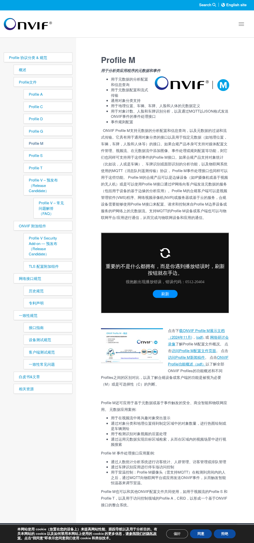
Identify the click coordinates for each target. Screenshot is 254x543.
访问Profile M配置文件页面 (194, 350)
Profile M (36, 143)
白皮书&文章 (29, 376)
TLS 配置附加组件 (44, 266)
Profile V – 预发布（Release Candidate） (43, 185)
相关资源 (26, 388)
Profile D (36, 118)
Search (205, 5)
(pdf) (199, 337)
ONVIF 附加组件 (32, 225)
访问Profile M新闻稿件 (186, 357)
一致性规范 (28, 315)
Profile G (36, 131)
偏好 (177, 533)
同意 (200, 533)
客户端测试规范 (42, 352)
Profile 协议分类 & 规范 (28, 57)
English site (236, 4)
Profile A (36, 94)
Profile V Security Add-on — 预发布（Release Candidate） (43, 245)
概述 (22, 69)
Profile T (35, 167)
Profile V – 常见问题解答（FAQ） (51, 208)
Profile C (36, 106)
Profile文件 (28, 82)
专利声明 (36, 302)
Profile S (36, 155)
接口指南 (36, 327)
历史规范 (36, 290)
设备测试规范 (40, 339)
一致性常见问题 (42, 364)
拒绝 (224, 533)
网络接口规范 (30, 278)
